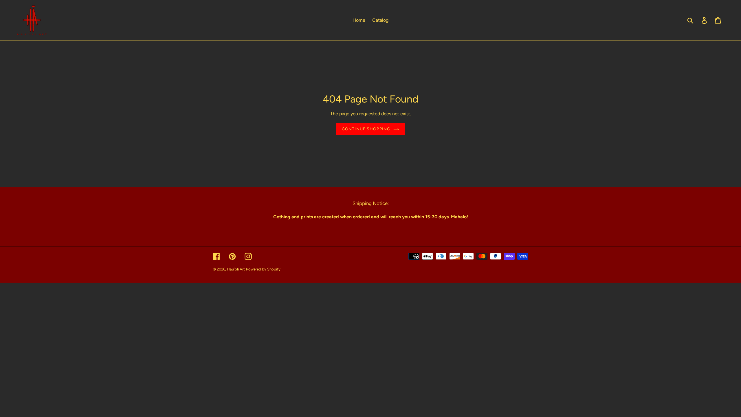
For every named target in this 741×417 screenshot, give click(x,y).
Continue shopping (366, 129)
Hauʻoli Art (236, 269)
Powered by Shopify (263, 269)
